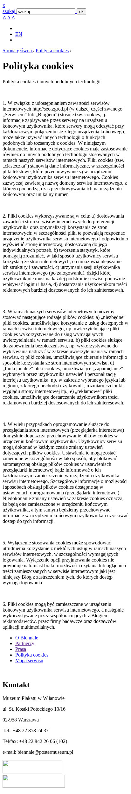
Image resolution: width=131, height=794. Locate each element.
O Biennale (26, 637)
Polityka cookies (52, 50)
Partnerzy (24, 643)
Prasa (20, 649)
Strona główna (18, 50)
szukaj (9, 11)
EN (18, 34)
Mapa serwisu (29, 660)
